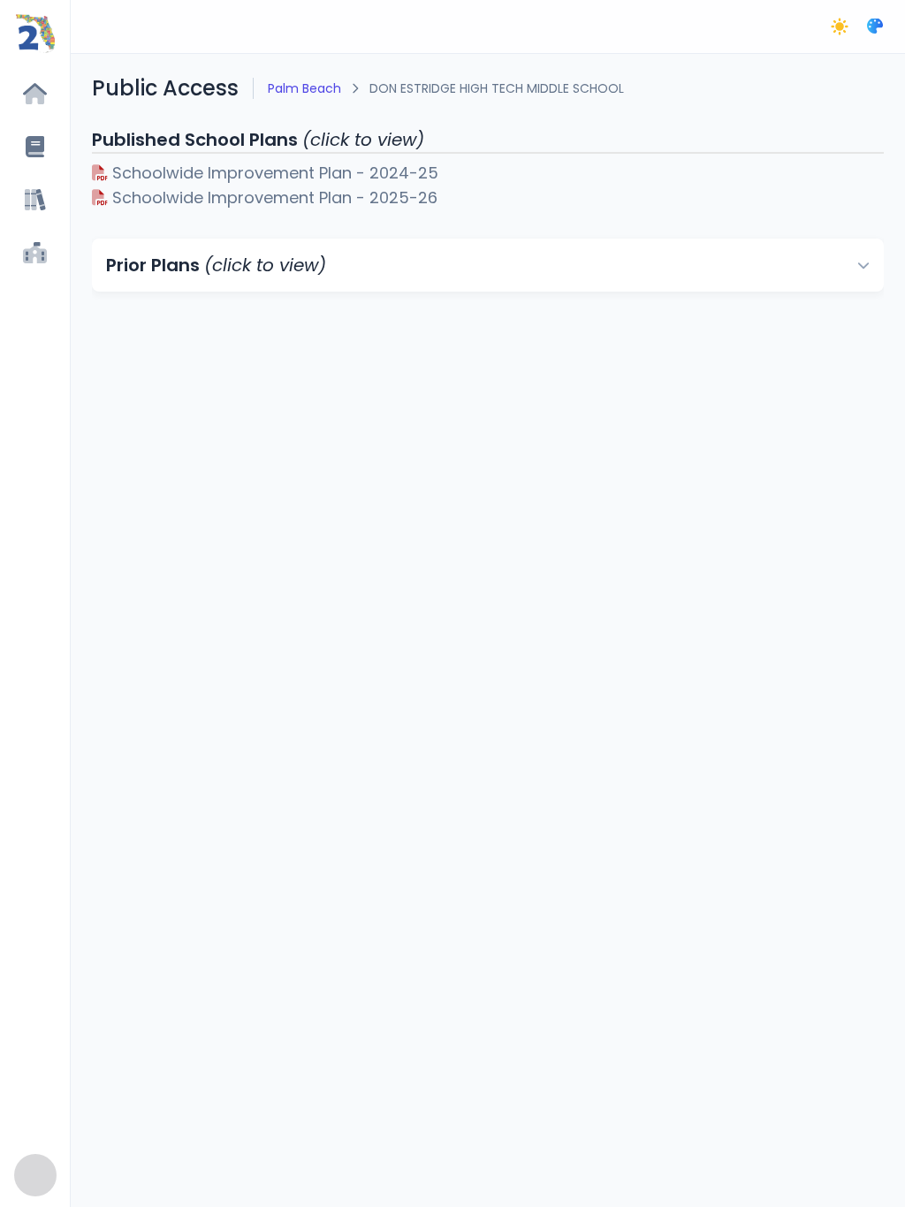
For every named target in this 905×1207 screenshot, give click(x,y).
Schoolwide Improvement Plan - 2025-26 (272, 197)
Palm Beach (304, 88)
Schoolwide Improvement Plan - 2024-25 (273, 173)
